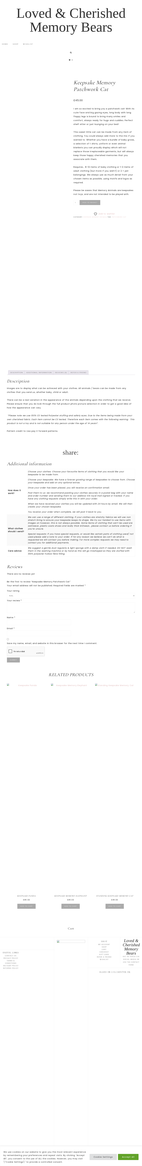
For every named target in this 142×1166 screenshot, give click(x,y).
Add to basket (90, 202)
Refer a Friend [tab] (78, 372)
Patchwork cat (119, 217)
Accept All (128, 1157)
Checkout (104, 952)
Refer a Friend (104, 957)
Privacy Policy (10, 958)
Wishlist (104, 959)
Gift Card (104, 954)
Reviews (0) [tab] (61, 372)
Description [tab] (16, 372)
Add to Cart (26, 906)
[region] (71, 1156)
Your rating (13, 590)
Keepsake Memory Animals (95, 217)
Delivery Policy (10, 966)
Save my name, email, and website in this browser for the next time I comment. (52, 643)
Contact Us (11, 956)
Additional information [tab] (39, 372)
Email (11, 628)
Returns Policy (10, 968)
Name (11, 617)
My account (104, 944)
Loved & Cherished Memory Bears (71, 20)
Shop (104, 947)
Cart (104, 949)
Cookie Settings (103, 1157)
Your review (14, 600)
